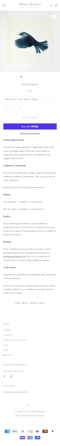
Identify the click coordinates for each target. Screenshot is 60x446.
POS (17, 415)
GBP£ (28, 405)
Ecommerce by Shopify (34, 415)
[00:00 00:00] (30, 41)
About (6, 350)
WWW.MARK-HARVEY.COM (15, 392)
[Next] (44, 76)
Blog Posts (7, 355)
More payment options (30, 133)
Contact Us (8, 335)
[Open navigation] (4, 5)
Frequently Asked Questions (15, 340)
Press (5, 345)
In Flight (6, 330)
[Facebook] (4, 376)
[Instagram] (11, 376)
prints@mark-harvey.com (14, 256)
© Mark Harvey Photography (30, 411)
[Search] (51, 5)
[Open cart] (56, 5)
